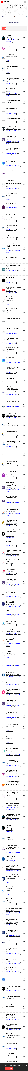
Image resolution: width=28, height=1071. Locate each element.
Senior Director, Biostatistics (14, 908)
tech (15, 49)
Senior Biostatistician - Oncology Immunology (12, 65)
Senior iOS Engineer (11, 126)
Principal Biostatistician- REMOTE (13, 462)
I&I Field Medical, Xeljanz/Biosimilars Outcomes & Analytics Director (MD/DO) (12, 389)
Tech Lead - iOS (10, 672)
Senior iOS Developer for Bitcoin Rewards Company (13, 149)
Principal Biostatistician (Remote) (12, 899)
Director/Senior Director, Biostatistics (13, 297)
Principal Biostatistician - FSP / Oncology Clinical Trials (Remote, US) (13, 771)
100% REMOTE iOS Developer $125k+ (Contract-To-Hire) (11, 136)
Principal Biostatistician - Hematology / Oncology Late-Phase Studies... (13, 78)
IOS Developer (10, 54)
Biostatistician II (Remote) (13, 100)
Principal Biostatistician (12, 46)
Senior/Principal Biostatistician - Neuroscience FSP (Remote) (14, 760)
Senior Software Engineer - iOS (13, 266)
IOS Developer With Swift (13, 170)
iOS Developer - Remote (12, 662)
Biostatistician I (10, 570)
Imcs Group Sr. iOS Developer (11, 713)
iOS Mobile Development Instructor (13, 34)
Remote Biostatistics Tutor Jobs (13, 550)
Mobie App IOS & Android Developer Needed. (13, 530)
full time (14, 39)
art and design (9, 870)
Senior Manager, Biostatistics (10, 638)
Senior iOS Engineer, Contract (11, 1024)
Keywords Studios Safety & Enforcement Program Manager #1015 (13, 930)
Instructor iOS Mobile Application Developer (12, 747)
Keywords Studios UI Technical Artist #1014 (12, 875)
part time (17, 58)
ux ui (7, 882)
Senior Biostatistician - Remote (12, 836)
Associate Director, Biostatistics (11, 887)
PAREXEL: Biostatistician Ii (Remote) (13, 319)
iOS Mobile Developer (12, 976)
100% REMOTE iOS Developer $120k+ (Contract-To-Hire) (11, 497)
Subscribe (9, 1068)
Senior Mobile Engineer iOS (13, 986)
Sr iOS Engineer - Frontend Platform (13, 287)
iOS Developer (10, 611)
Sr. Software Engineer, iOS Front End (13, 650)
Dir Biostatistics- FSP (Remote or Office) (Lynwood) (12, 794)
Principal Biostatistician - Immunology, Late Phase (13, 995)
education (8, 39)
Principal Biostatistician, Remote (12, 1044)
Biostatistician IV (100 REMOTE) (12, 234)
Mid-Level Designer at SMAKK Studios (12, 865)
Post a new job (15, 22)
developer (8, 58)
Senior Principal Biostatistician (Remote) (12, 161)
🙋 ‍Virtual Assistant (19, 17)
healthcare (14, 70)
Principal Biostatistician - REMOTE (13, 422)
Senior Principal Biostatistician (10, 358)
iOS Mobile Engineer (11, 857)
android (8, 535)
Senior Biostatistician (12, 88)
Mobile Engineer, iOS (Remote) (11, 278)
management (9, 41)
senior (8, 72)
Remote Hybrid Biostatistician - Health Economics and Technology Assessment (13, 183)
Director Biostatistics (12, 509)
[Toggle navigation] (25, 2)
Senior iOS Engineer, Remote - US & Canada (12, 949)
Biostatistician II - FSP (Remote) (12, 109)
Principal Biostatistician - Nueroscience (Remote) (13, 442)
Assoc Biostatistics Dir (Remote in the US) (12, 472)
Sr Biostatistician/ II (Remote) (11, 215)
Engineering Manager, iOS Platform (13, 689)
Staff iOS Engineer (11, 621)
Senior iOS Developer (12, 724)
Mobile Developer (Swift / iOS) (13, 402)
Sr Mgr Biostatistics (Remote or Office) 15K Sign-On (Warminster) (12, 847)
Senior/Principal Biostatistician (10, 601)
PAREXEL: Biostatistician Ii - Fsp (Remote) (14, 348)
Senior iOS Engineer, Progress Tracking (11, 958)
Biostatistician (10, 1053)
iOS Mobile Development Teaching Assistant (13, 814)
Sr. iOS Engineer (10, 542)
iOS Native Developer (12, 451)
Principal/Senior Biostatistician (10, 1005)
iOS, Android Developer (12, 803)
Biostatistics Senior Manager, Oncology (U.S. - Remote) (13, 245)
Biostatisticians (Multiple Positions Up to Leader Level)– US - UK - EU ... (13, 783)
